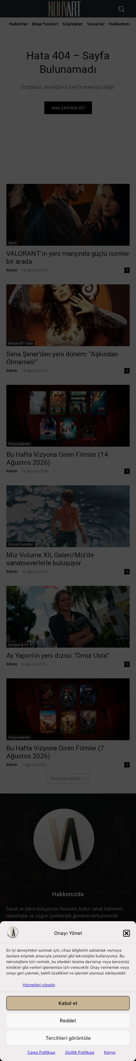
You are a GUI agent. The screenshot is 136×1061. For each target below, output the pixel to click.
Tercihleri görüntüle (68, 1038)
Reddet (68, 1021)
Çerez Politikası (41, 1052)
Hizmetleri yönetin (39, 984)
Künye (109, 1052)
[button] (126, 933)
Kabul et (68, 1003)
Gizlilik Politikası (79, 1052)
